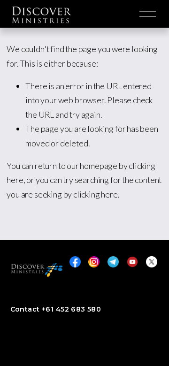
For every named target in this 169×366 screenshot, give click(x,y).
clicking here (95, 194)
